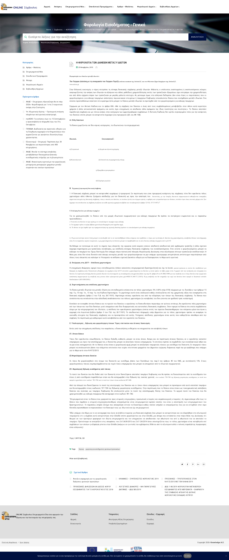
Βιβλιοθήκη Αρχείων (169, 7)
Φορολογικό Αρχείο (146, 7)
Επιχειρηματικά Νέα (75, 7)
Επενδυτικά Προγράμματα (101, 7)
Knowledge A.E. (217, 542)
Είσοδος (150, 519)
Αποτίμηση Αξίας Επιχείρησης (121, 519)
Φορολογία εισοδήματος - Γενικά (132, 30)
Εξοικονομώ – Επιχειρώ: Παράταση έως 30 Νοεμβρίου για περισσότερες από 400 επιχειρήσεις (44, 145)
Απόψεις (58, 7)
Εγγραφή (150, 524)
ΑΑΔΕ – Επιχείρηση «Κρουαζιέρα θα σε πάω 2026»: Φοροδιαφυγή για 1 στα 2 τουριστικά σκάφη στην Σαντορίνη (44, 105)
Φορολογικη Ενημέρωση (50, 42)
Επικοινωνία (75, 524)
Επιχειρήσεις (65, 42)
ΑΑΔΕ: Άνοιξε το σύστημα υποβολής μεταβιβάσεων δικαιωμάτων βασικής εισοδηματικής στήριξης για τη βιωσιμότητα (44, 155)
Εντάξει (187, 556)
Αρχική (47, 7)
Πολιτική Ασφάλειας (9, 542)
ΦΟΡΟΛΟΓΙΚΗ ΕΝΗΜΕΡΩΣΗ (95, 30)
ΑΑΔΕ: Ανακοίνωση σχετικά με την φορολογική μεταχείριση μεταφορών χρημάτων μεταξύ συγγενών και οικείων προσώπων (45, 165)
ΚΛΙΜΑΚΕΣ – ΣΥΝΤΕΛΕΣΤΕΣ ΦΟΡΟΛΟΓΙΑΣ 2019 (139, 479)
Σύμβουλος (58, 30)
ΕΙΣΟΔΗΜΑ (112, 30)
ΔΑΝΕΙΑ (81, 449)
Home (48, 30)
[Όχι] (226, 557)
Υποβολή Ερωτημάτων (118, 524)
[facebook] (187, 464)
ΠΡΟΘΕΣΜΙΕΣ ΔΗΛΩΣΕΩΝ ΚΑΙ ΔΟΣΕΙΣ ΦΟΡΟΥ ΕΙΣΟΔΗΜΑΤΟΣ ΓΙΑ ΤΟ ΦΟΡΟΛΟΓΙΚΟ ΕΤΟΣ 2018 (93, 488)
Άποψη (29, 80)
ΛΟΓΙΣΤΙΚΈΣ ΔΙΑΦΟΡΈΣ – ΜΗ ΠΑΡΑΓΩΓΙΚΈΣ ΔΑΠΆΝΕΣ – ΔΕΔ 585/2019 (137, 488)
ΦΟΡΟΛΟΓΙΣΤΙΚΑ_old (74, 30)
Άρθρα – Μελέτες (125, 7)
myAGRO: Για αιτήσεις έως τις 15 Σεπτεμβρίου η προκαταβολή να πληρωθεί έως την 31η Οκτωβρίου (45, 122)
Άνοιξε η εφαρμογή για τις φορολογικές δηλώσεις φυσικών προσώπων (90, 480)
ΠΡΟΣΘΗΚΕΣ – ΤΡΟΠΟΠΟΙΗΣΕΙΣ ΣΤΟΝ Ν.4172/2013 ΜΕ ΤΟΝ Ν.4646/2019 (181, 480)
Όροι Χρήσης (24, 542)
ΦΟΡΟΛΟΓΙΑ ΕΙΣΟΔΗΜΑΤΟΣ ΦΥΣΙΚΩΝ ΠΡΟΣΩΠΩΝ (103, 449)
